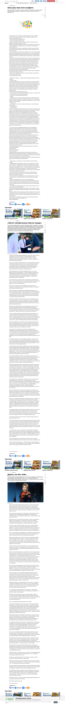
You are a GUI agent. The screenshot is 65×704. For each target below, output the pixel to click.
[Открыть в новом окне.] (11, 204)
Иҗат (8, 5)
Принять (55, 702)
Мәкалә (6, 3)
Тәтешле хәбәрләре (11, 1)
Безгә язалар (9, 472)
